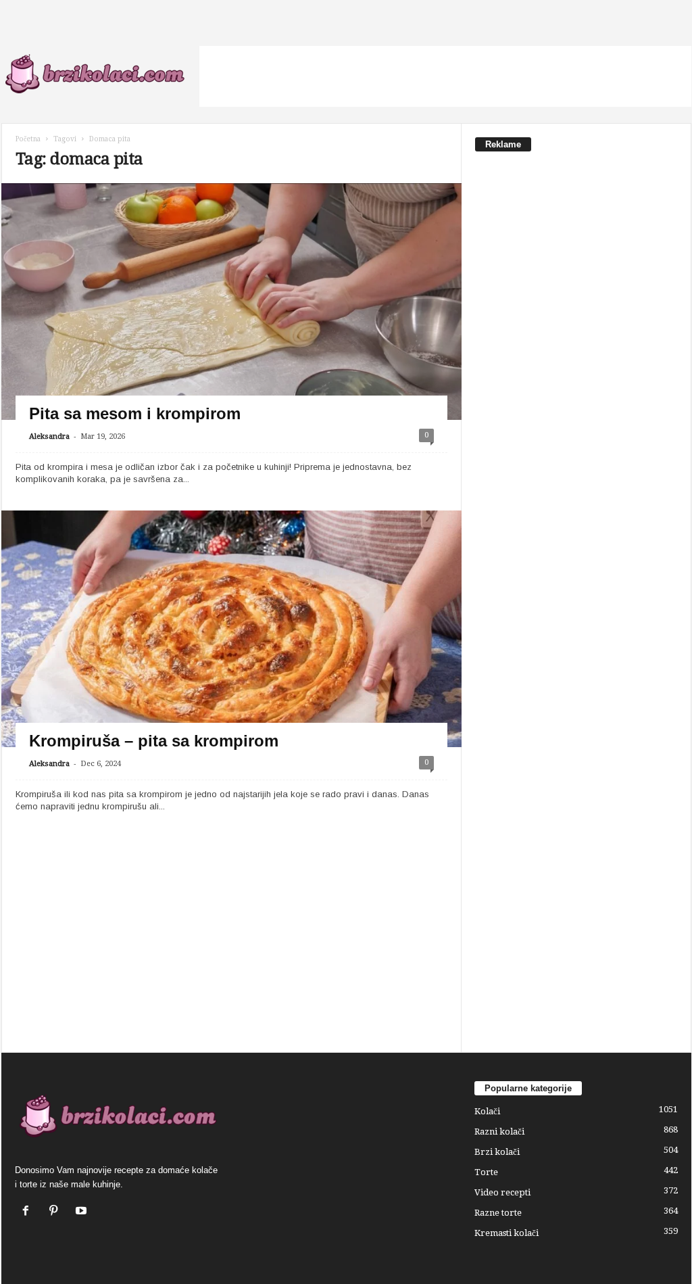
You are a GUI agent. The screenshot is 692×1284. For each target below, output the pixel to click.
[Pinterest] (56, 1212)
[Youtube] (82, 1212)
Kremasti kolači (506, 1233)
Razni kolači (499, 1131)
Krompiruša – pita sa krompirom (153, 741)
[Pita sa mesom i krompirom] (231, 312)
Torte (486, 1172)
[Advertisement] (445, 76)
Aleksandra (49, 436)
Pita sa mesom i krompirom (135, 413)
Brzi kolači (497, 1152)
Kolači (487, 1111)
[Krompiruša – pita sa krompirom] (231, 639)
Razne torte (498, 1213)
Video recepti (502, 1192)
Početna (28, 139)
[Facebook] (29, 1212)
